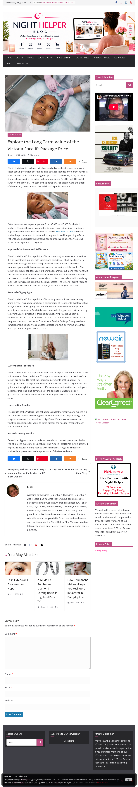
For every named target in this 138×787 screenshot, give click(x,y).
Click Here (69, 740)
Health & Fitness (82, 58)
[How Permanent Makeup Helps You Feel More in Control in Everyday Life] (78, 563)
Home (9, 58)
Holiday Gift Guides (101, 58)
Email (8, 687)
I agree (128, 779)
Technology (119, 58)
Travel (10, 64)
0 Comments (34, 155)
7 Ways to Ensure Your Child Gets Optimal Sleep (68, 471)
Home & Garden (63, 58)
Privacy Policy (101, 550)
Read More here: (103, 782)
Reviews (30, 58)
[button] (29, 63)
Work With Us (22, 64)
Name (9, 674)
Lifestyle (19, 58)
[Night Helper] (69, 13)
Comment (11, 633)
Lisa (24, 155)
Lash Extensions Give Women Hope (18, 584)
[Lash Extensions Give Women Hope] (18, 563)
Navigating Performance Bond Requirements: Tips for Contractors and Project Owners (27, 473)
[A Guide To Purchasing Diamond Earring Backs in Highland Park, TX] (48, 563)
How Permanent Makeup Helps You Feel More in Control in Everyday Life (77, 588)
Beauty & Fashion (45, 58)
